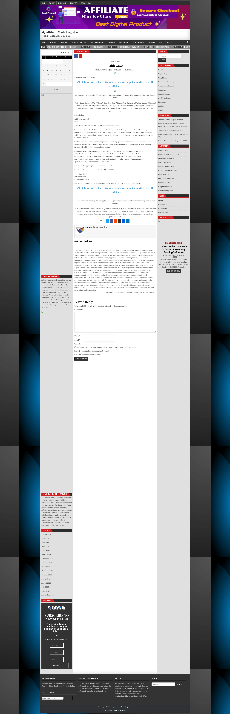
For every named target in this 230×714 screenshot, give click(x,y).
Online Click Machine (166, 141)
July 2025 (45, 587)
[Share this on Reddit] (115, 221)
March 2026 (46, 555)
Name (77, 336)
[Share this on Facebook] (111, 221)
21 (61, 75)
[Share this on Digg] (123, 221)
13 (56, 70)
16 (69, 70)
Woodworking (163, 191)
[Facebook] (184, 42)
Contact (52, 3)
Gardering (111, 42)
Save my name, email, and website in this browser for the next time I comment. (106, 347)
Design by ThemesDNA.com (115, 710)
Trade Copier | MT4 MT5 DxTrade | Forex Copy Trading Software (173, 249)
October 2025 (46, 575)
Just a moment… (164, 120)
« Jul (56, 90)
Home (43, 3)
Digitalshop (62, 3)
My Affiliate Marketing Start (60, 32)
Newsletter (74, 3)
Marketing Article (165, 179)
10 (43, 70)
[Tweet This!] (107, 221)
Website (77, 344)
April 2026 (45, 551)
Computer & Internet (97, 42)
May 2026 (45, 547)
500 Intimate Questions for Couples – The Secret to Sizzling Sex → (130, 292)
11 (48, 70)
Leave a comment (130, 70)
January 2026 (46, 563)
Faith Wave (115, 66)
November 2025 (47, 571)
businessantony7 (101, 70)
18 (48, 75)
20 (56, 75)
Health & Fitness (138, 42)
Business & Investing (79, 42)
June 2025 (45, 591)
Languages (151, 42)
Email (77, 340)
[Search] (188, 42)
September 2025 (48, 579)
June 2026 (45, 543)
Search (68, 698)
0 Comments (174, 257)
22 (65, 75)
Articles (170, 42)
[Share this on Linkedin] (127, 221)
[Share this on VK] (119, 221)
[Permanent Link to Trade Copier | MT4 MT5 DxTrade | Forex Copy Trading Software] (173, 230)
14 (61, 70)
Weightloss (64, 42)
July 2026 (45, 539)
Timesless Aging (164, 130)
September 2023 (48, 595)
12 (52, 70)
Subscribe (56, 665)
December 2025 (47, 567)
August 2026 (46, 534)
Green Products (124, 42)
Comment (78, 310)
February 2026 (47, 559)
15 (65, 70)
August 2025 (46, 583)
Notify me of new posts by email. (88, 355)
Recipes (161, 42)
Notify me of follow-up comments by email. (92, 351)
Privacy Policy (86, 3)
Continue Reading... (173, 271)
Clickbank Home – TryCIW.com (170, 134)
